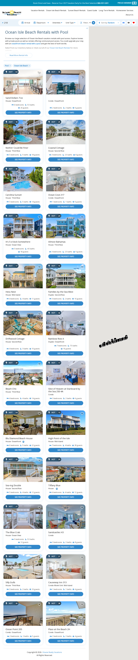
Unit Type (70, 23)
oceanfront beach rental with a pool (26, 43)
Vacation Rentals (37, 10)
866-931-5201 (103, 3)
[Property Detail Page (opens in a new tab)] (23, 82)
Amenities (56, 23)
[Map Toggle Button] (93, 22)
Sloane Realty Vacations (52, 652)
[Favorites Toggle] (134, 23)
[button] (100, 346)
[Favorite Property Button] (39, 72)
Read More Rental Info (19, 55)
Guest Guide (92, 10)
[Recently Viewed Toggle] (129, 23)
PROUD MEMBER (125, 3)
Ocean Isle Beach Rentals (56, 10)
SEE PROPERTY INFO (23, 112)
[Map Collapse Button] (87, 28)
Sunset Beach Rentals (76, 10)
